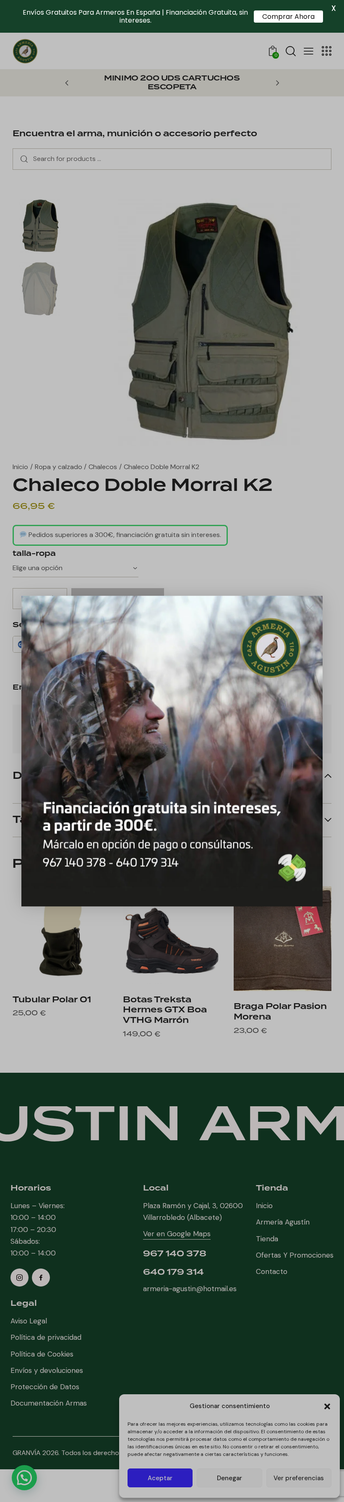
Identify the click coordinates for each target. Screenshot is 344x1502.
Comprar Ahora (288, 16)
